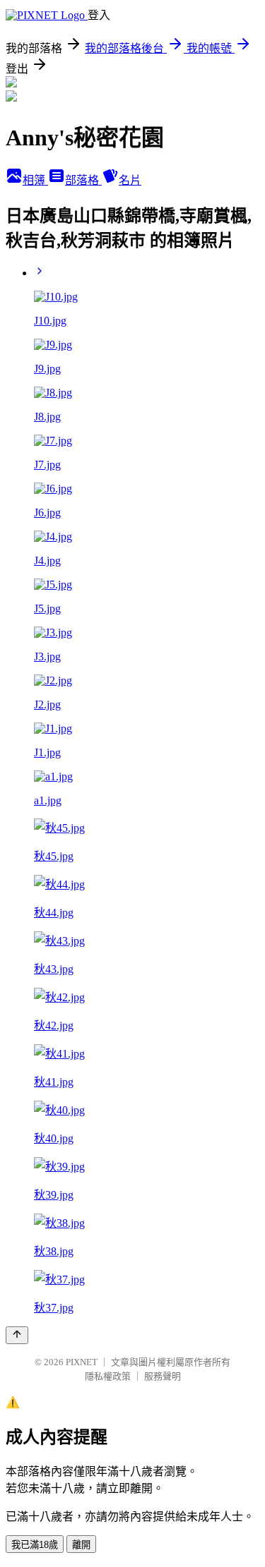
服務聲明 (162, 1376)
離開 (81, 1544)
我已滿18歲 (34, 1544)
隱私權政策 (108, 1376)
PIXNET (82, 1362)
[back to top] (17, 1335)
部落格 (83, 180)
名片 (130, 180)
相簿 (35, 180)
